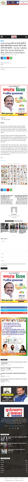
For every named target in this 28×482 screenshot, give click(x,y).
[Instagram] (14, 217)
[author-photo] (14, 210)
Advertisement (15, 478)
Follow (24, 310)
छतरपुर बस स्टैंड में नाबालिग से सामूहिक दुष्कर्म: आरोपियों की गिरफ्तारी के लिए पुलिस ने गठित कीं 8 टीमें (5, 231)
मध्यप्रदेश (5, 39)
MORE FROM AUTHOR (18, 221)
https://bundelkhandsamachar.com (14, 215)
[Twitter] (5, 58)
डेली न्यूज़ (2, 468)
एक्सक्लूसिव (2, 228)
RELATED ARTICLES (9, 221)
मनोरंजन (2, 472)
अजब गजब (2, 462)
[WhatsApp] (11, 58)
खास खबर (2, 466)
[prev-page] (13, 235)
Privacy (11, 478)
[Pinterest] (8, 58)
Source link (3, 160)
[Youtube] (18, 428)
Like (25, 307)
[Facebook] (2, 58)
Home (1, 39)
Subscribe (24, 312)
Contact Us (21, 478)
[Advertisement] (14, 20)
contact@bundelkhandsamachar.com (16, 425)
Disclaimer (6, 478)
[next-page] (14, 235)
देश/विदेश (2, 464)
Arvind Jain (4, 54)
